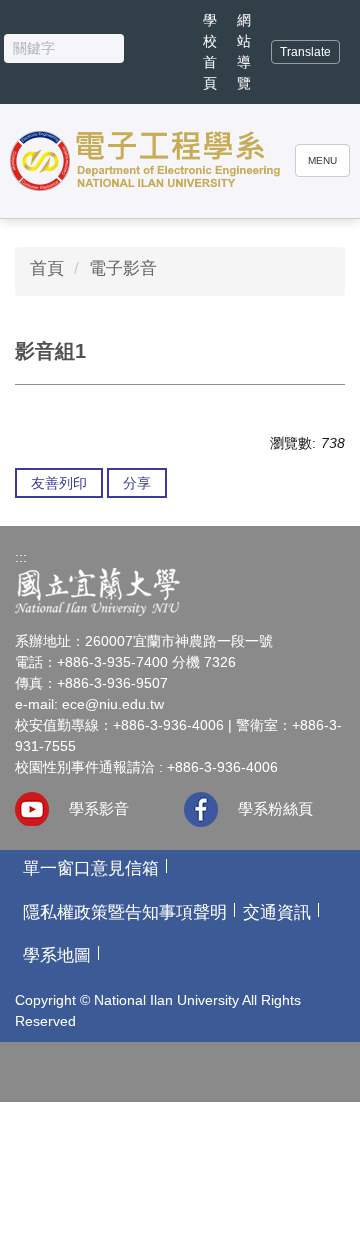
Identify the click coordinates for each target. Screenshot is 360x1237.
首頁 (47, 268)
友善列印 (59, 483)
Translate (305, 52)
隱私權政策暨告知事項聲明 (125, 912)
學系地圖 (57, 955)
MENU (322, 160)
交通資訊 (277, 912)
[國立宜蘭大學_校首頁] (180, 592)
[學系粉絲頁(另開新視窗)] (201, 809)
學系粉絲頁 (275, 808)
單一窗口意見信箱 (91, 868)
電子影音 (123, 268)
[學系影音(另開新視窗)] (32, 809)
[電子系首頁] (146, 161)
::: (21, 557)
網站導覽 (244, 51)
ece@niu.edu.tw (113, 704)
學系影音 (99, 808)
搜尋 (139, 52)
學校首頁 (210, 51)
